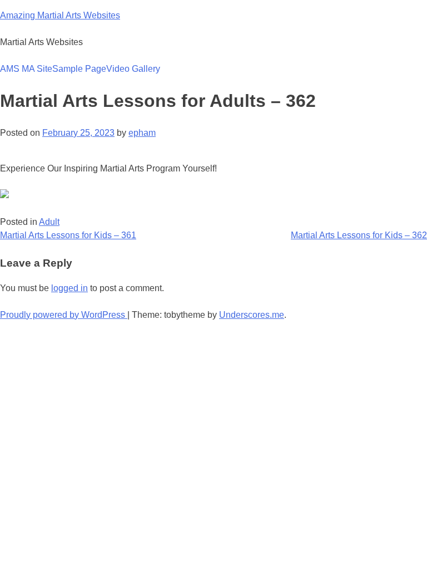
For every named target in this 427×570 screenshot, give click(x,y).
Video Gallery (133, 68)
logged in (69, 288)
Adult (49, 222)
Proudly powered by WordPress (63, 315)
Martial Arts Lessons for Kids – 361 (68, 235)
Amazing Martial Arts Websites (60, 15)
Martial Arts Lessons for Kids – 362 (359, 235)
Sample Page (79, 68)
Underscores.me (251, 315)
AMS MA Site (26, 68)
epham (142, 132)
